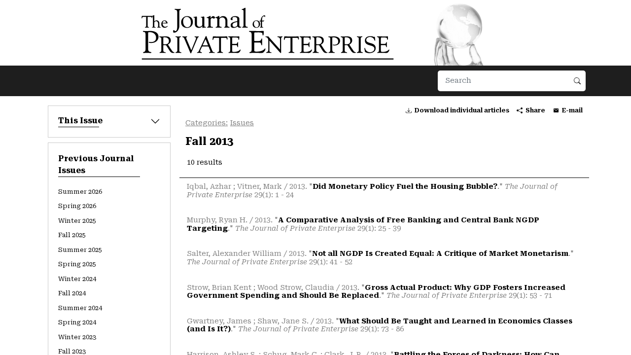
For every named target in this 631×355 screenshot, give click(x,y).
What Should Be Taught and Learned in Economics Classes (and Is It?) (379, 325)
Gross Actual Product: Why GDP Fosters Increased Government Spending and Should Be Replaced (376, 292)
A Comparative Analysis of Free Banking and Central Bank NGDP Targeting (363, 224)
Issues (242, 123)
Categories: (206, 123)
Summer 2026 (80, 191)
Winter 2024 (77, 279)
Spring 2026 (77, 206)
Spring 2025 (77, 264)
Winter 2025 (77, 220)
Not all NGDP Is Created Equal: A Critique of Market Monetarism (440, 253)
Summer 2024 (80, 308)
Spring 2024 (77, 322)
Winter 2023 (77, 337)
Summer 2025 (80, 249)
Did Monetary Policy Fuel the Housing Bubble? (405, 186)
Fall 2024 (72, 293)
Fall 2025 (72, 235)
